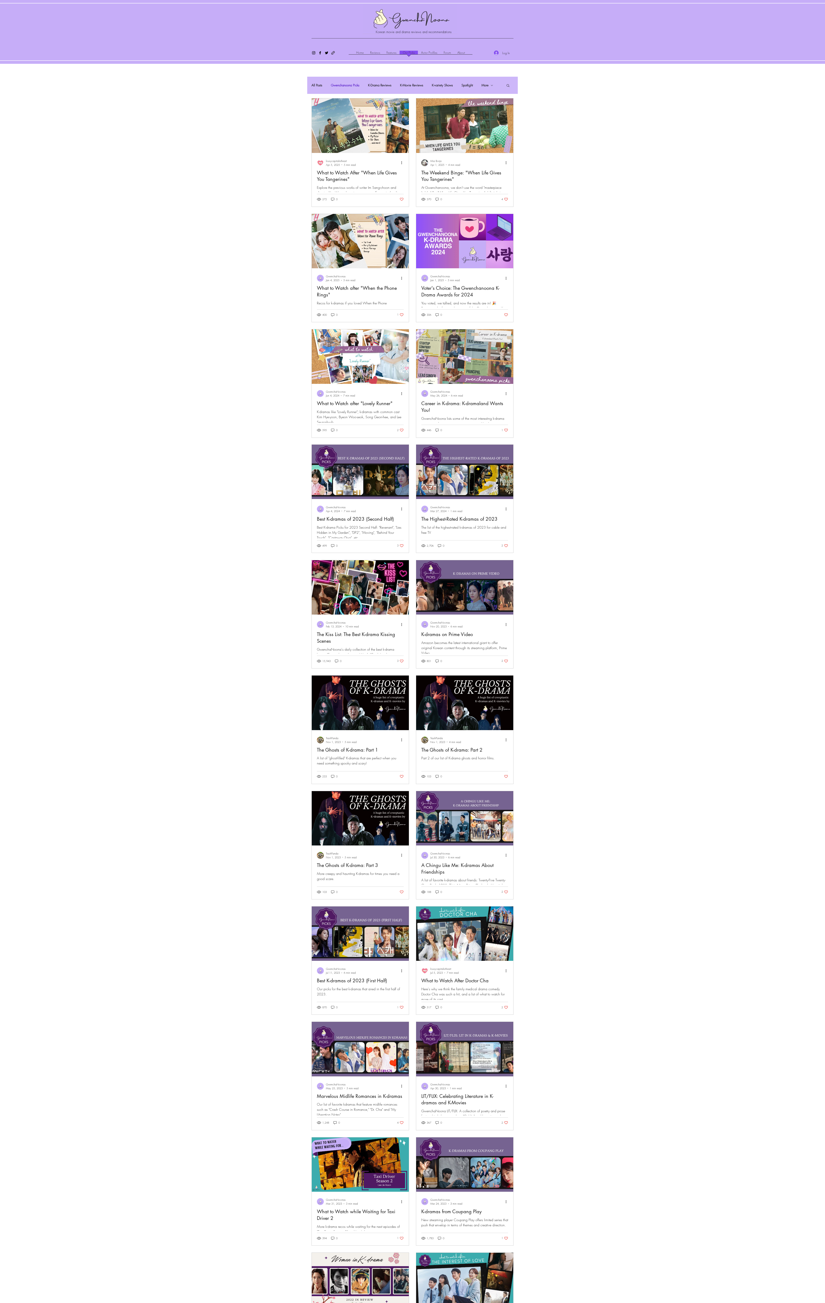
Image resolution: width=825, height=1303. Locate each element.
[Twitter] (326, 53)
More (485, 85)
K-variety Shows (442, 85)
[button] (508, 86)
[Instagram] (314, 53)
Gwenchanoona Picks (345, 85)
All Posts (317, 85)
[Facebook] (320, 53)
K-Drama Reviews (379, 85)
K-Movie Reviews (411, 85)
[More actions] (403, 162)
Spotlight (467, 85)
